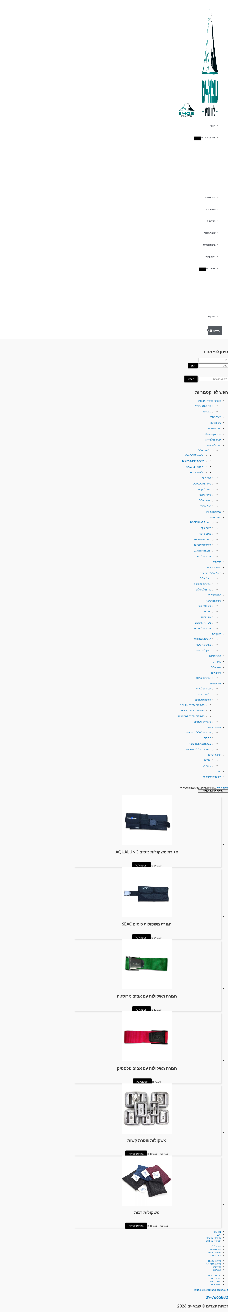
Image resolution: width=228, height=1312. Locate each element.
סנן (192, 365)
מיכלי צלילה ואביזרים (210, 573)
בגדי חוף (206, 477)
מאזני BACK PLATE (200, 522)
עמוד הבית (222, 787)
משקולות (216, 633)
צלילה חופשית (213, 727)
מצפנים (207, 411)
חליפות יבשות (197, 472)
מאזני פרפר (205, 533)
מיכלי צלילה (205, 578)
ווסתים (207, 611)
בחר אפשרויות (136, 1153)
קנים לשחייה (214, 428)
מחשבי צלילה (214, 567)
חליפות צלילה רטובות (193, 460)
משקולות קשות (203, 644)
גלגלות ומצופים (213, 511)
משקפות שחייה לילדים (192, 710)
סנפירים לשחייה (202, 721)
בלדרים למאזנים (202, 544)
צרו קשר (211, 316)
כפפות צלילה (204, 500)
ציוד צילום (216, 672)
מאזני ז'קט (205, 527)
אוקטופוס (206, 617)
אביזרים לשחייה (203, 688)
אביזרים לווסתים (202, 628)
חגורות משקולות (202, 638)
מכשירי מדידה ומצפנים (209, 400)
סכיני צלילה (215, 655)
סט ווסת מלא (204, 605)
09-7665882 (217, 1297)
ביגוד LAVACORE (202, 483)
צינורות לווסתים (203, 622)
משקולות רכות (203, 650)
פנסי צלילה (215, 667)
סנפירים (217, 661)
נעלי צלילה (205, 506)
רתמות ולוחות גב (202, 550)
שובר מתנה (209, 233)
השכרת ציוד (209, 209)
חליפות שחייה (204, 694)
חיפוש (191, 378)
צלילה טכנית (214, 754)
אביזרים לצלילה (213, 439)
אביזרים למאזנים (202, 556)
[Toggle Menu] (197, 138)
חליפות (207, 737)
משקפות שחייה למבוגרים (191, 716)
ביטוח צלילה (208, 244)
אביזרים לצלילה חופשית (198, 732)
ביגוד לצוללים (214, 445)
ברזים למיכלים (203, 589)
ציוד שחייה (209, 197)
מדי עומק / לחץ (203, 405)
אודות (212, 268)
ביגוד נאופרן (205, 494)
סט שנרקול (215, 422)
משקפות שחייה (203, 699)
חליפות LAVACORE (194, 455)
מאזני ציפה (215, 517)
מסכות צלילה (214, 594)
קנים (218, 771)
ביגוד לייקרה (204, 489)
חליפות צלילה (204, 450)
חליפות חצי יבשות (195, 466)
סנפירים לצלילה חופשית (198, 749)
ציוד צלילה (209, 137)
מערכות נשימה (213, 600)
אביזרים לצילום (203, 677)
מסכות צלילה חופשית (200, 743)
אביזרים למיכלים (202, 583)
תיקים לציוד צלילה (211, 776)
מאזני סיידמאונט (202, 539)
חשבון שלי (210, 256)
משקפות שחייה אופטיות (192, 704)
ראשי (212, 125)
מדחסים (211, 221)
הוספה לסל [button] (142, 865)
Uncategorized (213, 433)
